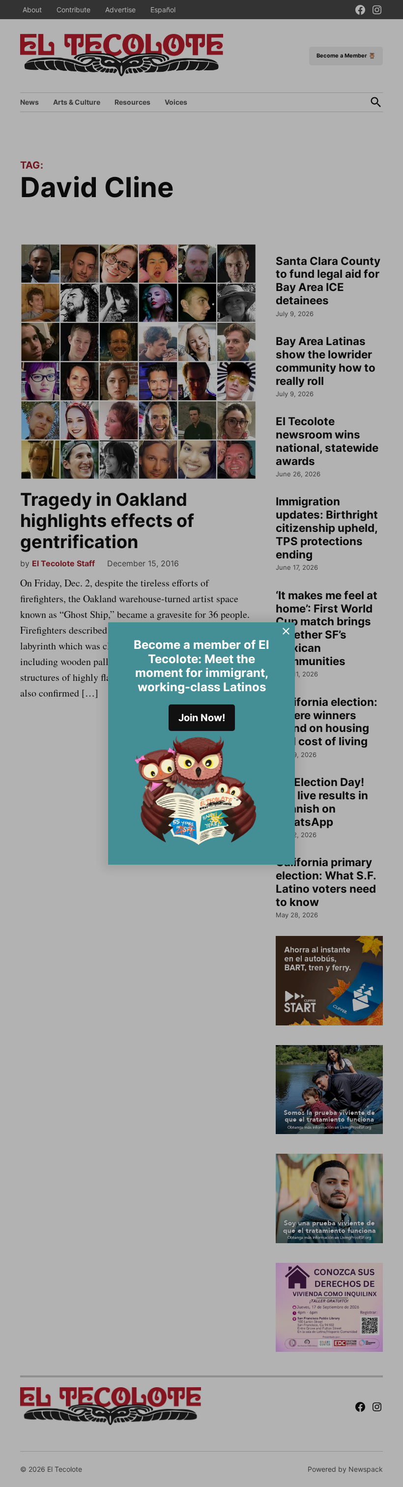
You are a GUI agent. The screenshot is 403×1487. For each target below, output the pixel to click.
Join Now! (201, 718)
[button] (201, 743)
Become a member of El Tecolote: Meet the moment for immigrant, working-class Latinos (201, 666)
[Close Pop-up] (286, 631)
